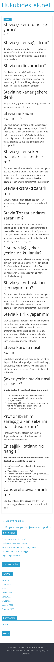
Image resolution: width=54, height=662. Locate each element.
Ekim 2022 (6, 597)
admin (8, 34)
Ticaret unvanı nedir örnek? (14, 539)
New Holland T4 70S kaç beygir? (15, 551)
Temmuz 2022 (8, 609)
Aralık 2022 (6, 588)
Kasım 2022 (7, 592)
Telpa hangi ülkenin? (11, 555)
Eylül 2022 (6, 601)
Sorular (7, 19)
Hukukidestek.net (26, 5)
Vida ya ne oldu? (13, 520)
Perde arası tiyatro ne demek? (15, 543)
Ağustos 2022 (7, 605)
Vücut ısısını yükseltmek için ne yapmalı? (19, 547)
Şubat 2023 (6, 580)
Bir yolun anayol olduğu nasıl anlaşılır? (28, 527)
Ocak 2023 (6, 584)
